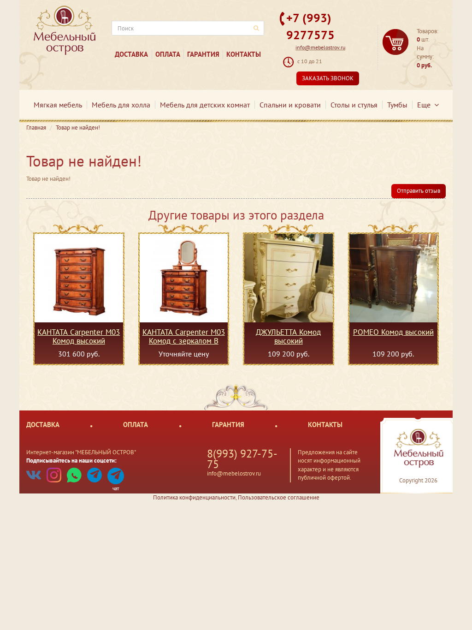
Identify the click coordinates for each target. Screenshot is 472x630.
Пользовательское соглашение (278, 497)
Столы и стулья (354, 105)
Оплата (167, 54)
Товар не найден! (78, 127)
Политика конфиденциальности (194, 497)
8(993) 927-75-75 (242, 458)
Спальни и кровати (290, 105)
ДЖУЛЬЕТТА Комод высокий (288, 336)
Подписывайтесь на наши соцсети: (71, 460)
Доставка (131, 54)
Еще (425, 105)
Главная (36, 127)
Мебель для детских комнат (205, 105)
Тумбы (397, 105)
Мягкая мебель (58, 105)
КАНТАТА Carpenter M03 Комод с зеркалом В (183, 336)
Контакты (243, 54)
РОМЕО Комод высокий (393, 332)
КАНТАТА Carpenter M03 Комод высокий (78, 336)
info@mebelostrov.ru (320, 47)
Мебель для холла (121, 105)
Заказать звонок (328, 78)
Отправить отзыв (418, 191)
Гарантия (203, 54)
